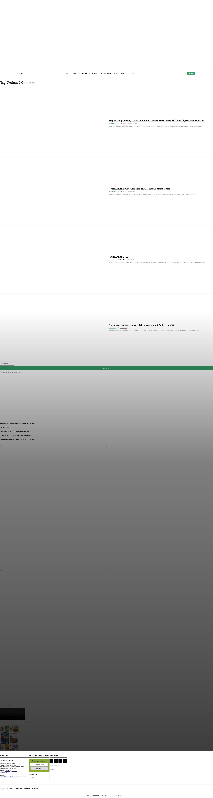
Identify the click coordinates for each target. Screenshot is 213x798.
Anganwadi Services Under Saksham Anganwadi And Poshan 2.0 (141, 325)
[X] (60, 761)
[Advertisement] (30, 698)
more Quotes (52, 769)
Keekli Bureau (123, 123)
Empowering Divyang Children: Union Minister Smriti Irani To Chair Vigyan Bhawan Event (156, 120)
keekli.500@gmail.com (11, 771)
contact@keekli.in (4, 772)
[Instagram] (56, 761)
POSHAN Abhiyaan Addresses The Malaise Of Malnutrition (140, 188)
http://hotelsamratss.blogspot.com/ (9, 776)
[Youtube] (65, 761)
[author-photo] (118, 124)
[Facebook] (51, 761)
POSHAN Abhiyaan (119, 256)
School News (112, 123)
